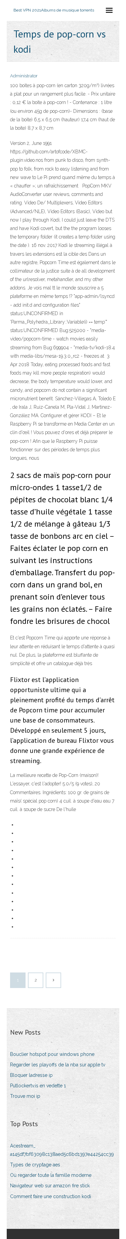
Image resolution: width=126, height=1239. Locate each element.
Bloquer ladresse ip (31, 1075)
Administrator (24, 75)
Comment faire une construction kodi (50, 1196)
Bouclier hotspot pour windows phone (52, 1054)
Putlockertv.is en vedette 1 (38, 1085)
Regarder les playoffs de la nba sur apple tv (57, 1064)
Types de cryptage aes (35, 1164)
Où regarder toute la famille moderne (50, 1175)
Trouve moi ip (25, 1096)
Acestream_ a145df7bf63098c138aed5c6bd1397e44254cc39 (62, 1150)
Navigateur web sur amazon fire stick (50, 1185)
